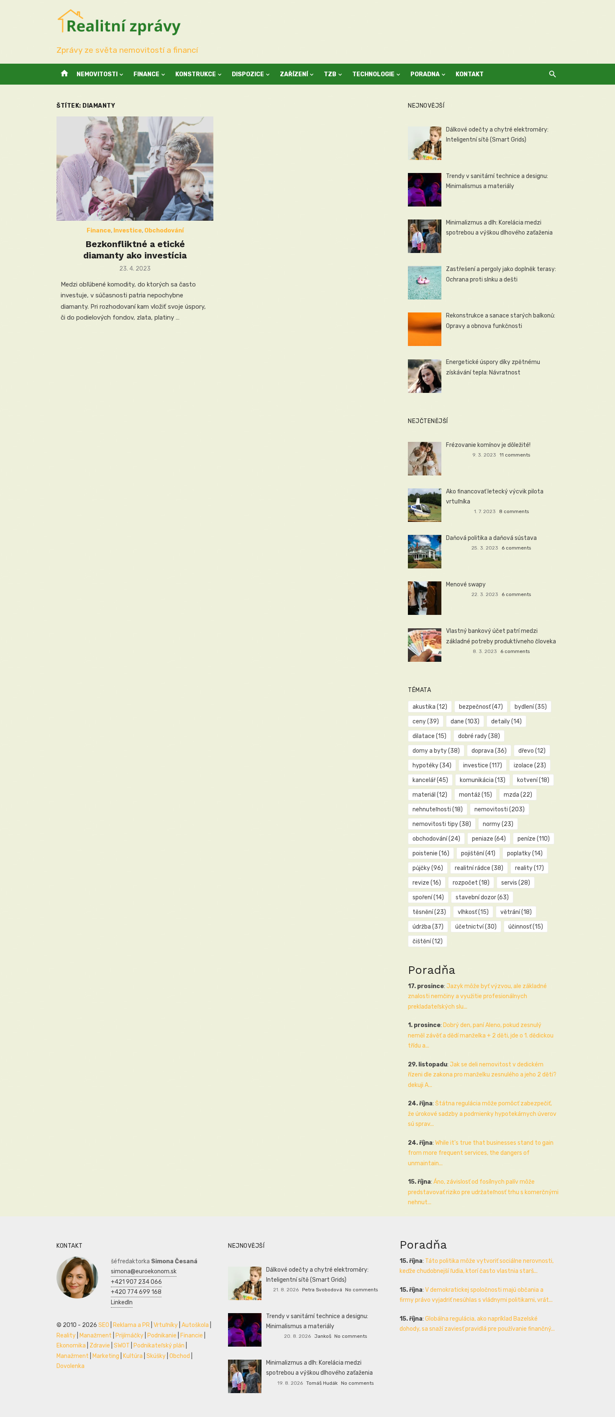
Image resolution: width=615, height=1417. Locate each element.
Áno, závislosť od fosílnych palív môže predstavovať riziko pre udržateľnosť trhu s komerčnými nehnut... (483, 1192)
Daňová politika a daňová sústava (491, 538)
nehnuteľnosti (438, 809)
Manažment (95, 1335)
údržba (428, 926)
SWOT (122, 1345)
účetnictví (476, 926)
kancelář (430, 780)
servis (515, 882)
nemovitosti (499, 809)
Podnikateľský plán (158, 1345)
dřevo (532, 750)
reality (529, 868)
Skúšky (156, 1356)
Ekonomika (71, 1345)
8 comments (514, 511)
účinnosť (525, 926)
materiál (430, 794)
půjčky (428, 868)
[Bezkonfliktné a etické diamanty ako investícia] (134, 168)
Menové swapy (466, 584)
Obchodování (164, 230)
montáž (475, 794)
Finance (146, 74)
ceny (426, 721)
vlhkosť (473, 912)
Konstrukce (195, 74)
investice (482, 765)
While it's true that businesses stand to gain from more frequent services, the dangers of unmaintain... (481, 1153)
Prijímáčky (129, 1335)
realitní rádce (479, 868)
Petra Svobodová (322, 1290)
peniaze (489, 838)
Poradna (425, 74)
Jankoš (322, 1336)
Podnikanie (162, 1335)
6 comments (516, 548)
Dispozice (248, 74)
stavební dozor (482, 897)
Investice (127, 230)
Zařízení (294, 74)
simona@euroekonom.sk (144, 1271)
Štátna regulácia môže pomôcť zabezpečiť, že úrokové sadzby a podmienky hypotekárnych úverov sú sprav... (482, 1114)
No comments (361, 1290)
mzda (518, 794)
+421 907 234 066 (136, 1281)
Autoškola (195, 1325)
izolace (530, 765)
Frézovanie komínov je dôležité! (488, 445)
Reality (66, 1335)
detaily (506, 721)
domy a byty (436, 750)
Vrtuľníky (166, 1325)
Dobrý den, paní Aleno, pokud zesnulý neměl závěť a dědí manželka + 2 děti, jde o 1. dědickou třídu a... (481, 1035)
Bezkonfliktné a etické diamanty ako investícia (135, 249)
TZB (330, 74)
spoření (428, 897)
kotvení (533, 780)
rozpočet (471, 882)
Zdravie (100, 1345)
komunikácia (482, 780)
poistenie (431, 853)
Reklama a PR (131, 1325)
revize (427, 882)
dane (465, 721)
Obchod (179, 1356)
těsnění (429, 912)
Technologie (373, 74)
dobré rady (479, 736)
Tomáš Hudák (322, 1383)
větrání (516, 912)
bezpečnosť (481, 706)
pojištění (478, 853)
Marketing (105, 1356)
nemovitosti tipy (442, 824)
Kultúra (133, 1356)
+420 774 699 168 (136, 1292)
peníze (534, 838)
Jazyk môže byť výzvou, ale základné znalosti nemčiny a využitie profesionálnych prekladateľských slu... (477, 996)
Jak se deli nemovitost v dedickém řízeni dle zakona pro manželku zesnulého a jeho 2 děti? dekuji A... (482, 1075)
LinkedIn (122, 1302)
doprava (489, 750)
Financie (191, 1335)
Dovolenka (70, 1366)
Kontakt (470, 74)
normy (498, 824)
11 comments (515, 455)
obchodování (436, 838)
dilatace (429, 736)
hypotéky (432, 765)
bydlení (531, 706)
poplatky (525, 853)
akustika (430, 706)
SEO (103, 1325)
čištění (428, 941)
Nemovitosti (97, 74)
